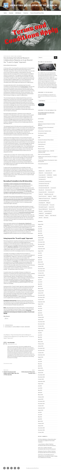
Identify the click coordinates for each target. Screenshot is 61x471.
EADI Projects (41, 135)
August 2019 (40, 410)
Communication (48, 172)
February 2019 (41, 423)
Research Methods (43, 209)
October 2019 (41, 405)
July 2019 (40, 412)
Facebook (11, 12)
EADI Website (18, 12)
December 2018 (41, 427)
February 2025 (41, 264)
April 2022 (40, 339)
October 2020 (41, 379)
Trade (46, 215)
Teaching (41, 215)
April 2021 (40, 365)
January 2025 (40, 266)
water (40, 217)
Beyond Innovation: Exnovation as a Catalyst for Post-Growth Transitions (47, 440)
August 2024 (40, 277)
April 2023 (40, 312)
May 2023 (40, 310)
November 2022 (41, 323)
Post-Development (43, 204)
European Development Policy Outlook (45, 139)
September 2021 (41, 354)
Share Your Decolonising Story (44, 154)
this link (5, 313)
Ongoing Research (41, 144)
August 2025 (40, 250)
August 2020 (40, 383)
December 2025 (41, 242)
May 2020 (40, 390)
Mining (48, 202)
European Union (42, 192)
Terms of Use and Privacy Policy (37, 12)
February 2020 (41, 396)
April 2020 (40, 392)
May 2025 (40, 257)
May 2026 (40, 231)
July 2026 (40, 226)
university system (14, 280)
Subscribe (41, 104)
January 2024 (40, 292)
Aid (54, 170)
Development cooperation (45, 181)
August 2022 (40, 330)
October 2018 (41, 432)
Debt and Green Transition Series (44, 131)
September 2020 (41, 381)
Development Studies (18, 326)
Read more (54, 87)
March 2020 (40, 394)
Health (50, 196)
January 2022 (40, 346)
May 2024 (40, 284)
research (27, 326)
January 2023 (40, 319)
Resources (52, 209)
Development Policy (43, 185)
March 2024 (40, 288)
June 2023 (40, 308)
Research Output (41, 148)
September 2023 (41, 301)
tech (5, 294)
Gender (41, 194)
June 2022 (40, 335)
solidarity (41, 213)
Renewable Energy (43, 206)
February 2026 (41, 237)
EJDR (39, 137)
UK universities (20, 189)
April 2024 (40, 286)
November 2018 (41, 430)
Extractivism (51, 192)
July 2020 (40, 385)
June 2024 (40, 281)
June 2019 (40, 414)
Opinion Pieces (9, 325)
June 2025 (40, 255)
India (54, 196)
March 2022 (40, 341)
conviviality (15, 260)
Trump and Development (43, 163)
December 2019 (41, 401)
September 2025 (41, 248)
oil (12, 294)
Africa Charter (24, 86)
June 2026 (40, 228)
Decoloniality (9, 326)
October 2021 (40, 352)
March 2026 (40, 235)
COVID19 (49, 175)
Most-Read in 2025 (42, 142)
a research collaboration (25, 280)
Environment (48, 189)
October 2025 (41, 246)
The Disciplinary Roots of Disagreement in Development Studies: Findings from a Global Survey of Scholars (47, 456)
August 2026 (40, 224)
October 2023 (41, 299)
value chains (53, 215)
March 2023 (40, 315)
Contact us (25, 12)
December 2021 (41, 348)
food (7, 294)
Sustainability (48, 213)
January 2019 (40, 425)
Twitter (5, 12)
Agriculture (48, 170)
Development (42, 179)
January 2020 (40, 399)
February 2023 (41, 317)
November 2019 (41, 403)
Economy (53, 187)
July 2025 (40, 253)
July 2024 (40, 279)
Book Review (40, 121)
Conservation (42, 175)
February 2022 (41, 343)
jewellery (15, 294)
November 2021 (41, 350)
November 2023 (41, 297)
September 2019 (41, 408)
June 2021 (40, 361)
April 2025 (40, 259)
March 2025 (40, 262)
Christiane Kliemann (16, 56)
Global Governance (48, 194)
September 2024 (41, 275)
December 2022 (41, 321)
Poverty (52, 204)
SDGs (40, 211)
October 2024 (41, 273)
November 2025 (41, 244)
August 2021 (40, 357)
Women (46, 217)
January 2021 (40, 372)
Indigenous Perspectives (44, 198)
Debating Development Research (33, 5)
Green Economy (42, 196)
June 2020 (40, 388)
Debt (54, 175)
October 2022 (41, 326)
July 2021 (40, 359)
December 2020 (41, 374)
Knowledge (42, 202)
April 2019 (40, 419)
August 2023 (40, 304)
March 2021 (40, 368)
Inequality (53, 198)
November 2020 (41, 377)
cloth (10, 294)
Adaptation (41, 170)
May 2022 (40, 337)
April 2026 (40, 233)
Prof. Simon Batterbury (42, 439)
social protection (48, 211)
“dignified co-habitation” (13, 246)
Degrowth (49, 177)
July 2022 (40, 332)
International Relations (44, 200)
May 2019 (40, 416)
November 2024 (41, 270)
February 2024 (41, 290)
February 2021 (41, 370)
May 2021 (40, 363)
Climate (41, 172)
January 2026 (40, 239)
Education (41, 189)
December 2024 (41, 268)
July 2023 (40, 306)
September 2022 (41, 328)
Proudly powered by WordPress (32, 468)
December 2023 (41, 295)
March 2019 (40, 421)
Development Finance (44, 183)
